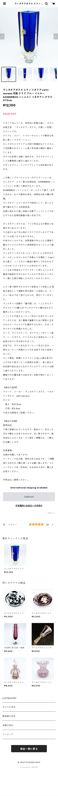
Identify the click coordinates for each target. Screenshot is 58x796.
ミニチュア (7, 734)
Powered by (26, 767)
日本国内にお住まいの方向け (29, 505)
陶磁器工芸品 (9, 716)
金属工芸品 (7, 725)
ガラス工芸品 (9, 707)
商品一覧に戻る (29, 748)
